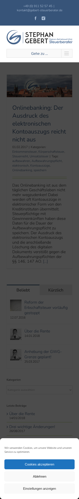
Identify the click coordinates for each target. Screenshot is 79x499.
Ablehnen (39, 476)
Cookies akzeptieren (39, 464)
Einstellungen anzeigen (39, 488)
